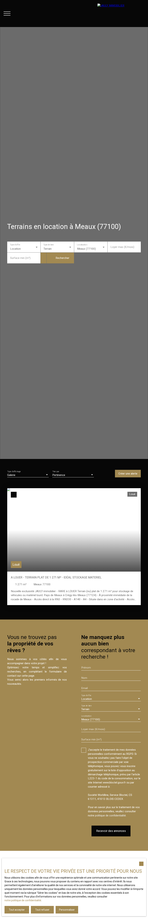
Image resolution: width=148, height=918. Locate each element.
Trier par (55, 471)
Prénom (86, 667)
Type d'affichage (14, 471)
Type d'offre (15, 245)
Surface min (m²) (20, 258)
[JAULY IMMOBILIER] (121, 13)
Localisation (82, 245)
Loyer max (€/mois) (122, 247)
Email (84, 688)
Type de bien (48, 245)
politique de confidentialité (110, 815)
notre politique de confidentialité (23, 900)
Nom (84, 677)
